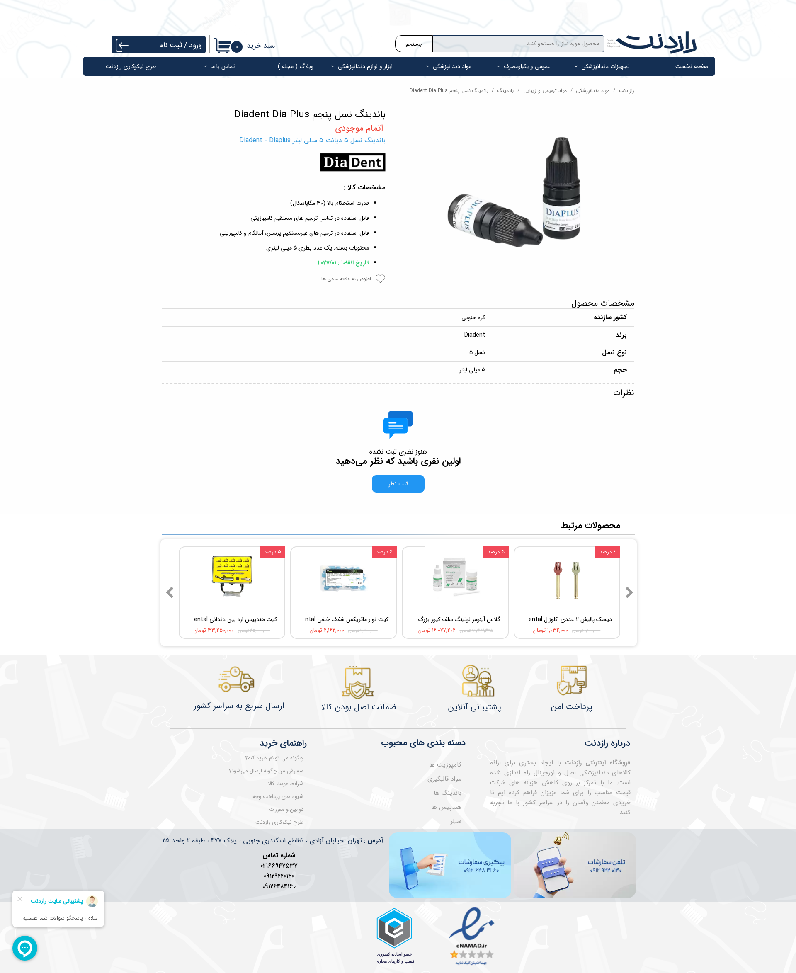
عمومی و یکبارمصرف (527, 66)
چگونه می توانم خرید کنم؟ (274, 758)
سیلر (456, 821)
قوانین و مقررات (286, 809)
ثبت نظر (398, 483)
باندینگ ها (447, 793)
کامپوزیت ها (445, 765)
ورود (195, 45)
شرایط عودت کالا (285, 783)
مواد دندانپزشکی (452, 66)
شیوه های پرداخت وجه (277, 796)
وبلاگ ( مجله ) (296, 66)
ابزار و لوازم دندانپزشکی (365, 66)
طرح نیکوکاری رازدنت (131, 66)
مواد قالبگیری (444, 779)
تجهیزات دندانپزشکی (605, 66)
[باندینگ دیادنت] (516, 197)
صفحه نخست (692, 66)
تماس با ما (223, 66)
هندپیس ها (446, 807)
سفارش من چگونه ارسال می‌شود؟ (266, 771)
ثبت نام (170, 45)
